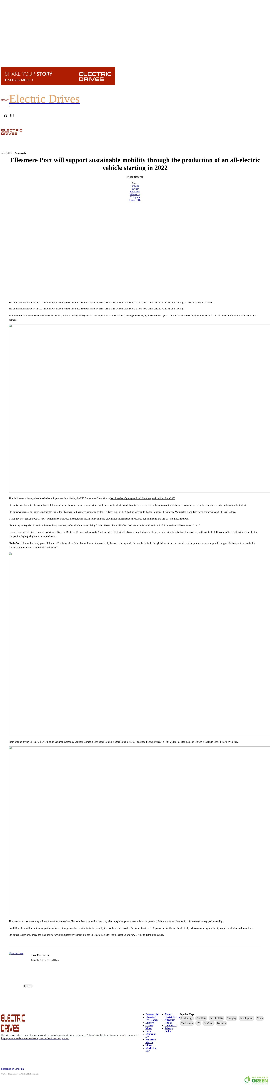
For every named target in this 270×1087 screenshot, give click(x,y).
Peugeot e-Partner (144, 742)
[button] (267, 132)
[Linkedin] (32, 965)
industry (27, 986)
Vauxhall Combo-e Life (86, 742)
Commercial (20, 153)
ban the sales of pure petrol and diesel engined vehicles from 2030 (142, 498)
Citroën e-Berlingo (180, 742)
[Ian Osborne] (18, 960)
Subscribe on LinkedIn (12, 1068)
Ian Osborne (136, 177)
